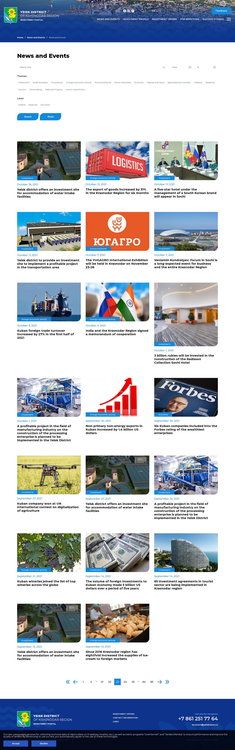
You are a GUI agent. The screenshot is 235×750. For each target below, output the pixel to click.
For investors (189, 19)
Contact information (125, 718)
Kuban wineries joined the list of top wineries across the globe (46, 583)
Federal (21, 105)
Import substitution (75, 89)
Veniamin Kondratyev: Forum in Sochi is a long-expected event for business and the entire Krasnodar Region (185, 263)
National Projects (53, 89)
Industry (198, 82)
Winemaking (35, 89)
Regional (33, 105)
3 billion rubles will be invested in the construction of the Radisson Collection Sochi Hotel (184, 359)
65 (151, 681)
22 (109, 681)
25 (133, 681)
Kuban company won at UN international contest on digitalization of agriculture (48, 507)
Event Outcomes (123, 82)
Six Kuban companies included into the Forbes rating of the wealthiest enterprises (185, 429)
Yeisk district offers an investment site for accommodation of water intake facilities (48, 193)
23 (117, 681)
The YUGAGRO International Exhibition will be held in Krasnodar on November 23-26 (117, 263)
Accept (15, 743)
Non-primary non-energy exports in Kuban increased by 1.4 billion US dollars (114, 429)
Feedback (221, 11)
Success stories (213, 19)
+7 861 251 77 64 (198, 718)
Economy (139, 82)
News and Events (36, 37)
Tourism (22, 89)
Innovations (57, 82)
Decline (44, 743)
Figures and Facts (155, 82)
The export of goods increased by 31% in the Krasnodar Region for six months (117, 191)
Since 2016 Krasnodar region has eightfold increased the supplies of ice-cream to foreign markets (117, 655)
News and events (108, 19)
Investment (24, 82)
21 (102, 681)
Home (20, 37)
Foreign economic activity (78, 82)
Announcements (103, 82)
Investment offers (164, 19)
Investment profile (136, 19)
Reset (51, 117)
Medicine (210, 82)
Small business (40, 82)
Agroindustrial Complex (179, 82)
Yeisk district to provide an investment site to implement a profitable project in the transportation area (48, 264)
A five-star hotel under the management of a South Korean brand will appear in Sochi (185, 193)
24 (125, 681)
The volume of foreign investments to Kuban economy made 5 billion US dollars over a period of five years (116, 585)
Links (116, 721)
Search (28, 117)
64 (144, 681)
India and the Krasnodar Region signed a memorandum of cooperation (117, 332)
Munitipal (45, 105)
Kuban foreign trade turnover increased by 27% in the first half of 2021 (45, 334)
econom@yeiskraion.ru (205, 725)
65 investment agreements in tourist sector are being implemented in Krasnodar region (183, 585)
